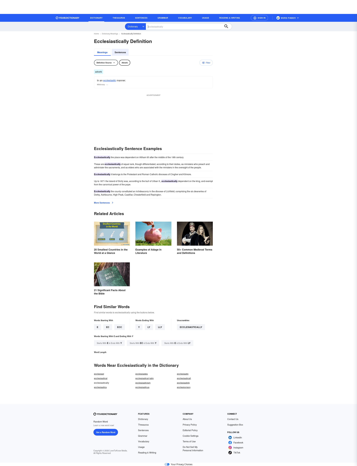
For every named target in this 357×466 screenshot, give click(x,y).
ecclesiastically (191, 327)
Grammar (142, 435)
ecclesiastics (100, 387)
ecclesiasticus (142, 387)
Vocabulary (143, 441)
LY (149, 327)
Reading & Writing (147, 452)
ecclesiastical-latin (144, 378)
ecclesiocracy (183, 387)
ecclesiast (99, 373)
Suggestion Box (235, 424)
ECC (119, 327)
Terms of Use (189, 441)
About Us (187, 419)
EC (107, 327)
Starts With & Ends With (109, 343)
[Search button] (227, 26)
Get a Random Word (105, 432)
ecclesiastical (100, 378)
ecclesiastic (109, 80)
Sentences (120, 52)
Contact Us (232, 419)
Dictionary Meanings (110, 34)
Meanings (102, 52)
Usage (141, 447)
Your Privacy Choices (181, 464)
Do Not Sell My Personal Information (193, 448)
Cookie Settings (190, 435)
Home (96, 34)
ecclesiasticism (142, 382)
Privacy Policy (190, 424)
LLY (160, 327)
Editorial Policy (190, 430)
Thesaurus (143, 424)
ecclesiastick (183, 382)
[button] (259, 18)
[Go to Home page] (67, 18)
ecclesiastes (141, 373)
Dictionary (133, 26)
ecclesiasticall (184, 378)
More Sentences (102, 202)
